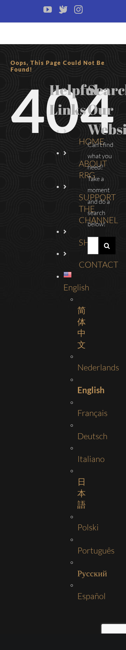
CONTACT (98, 264)
